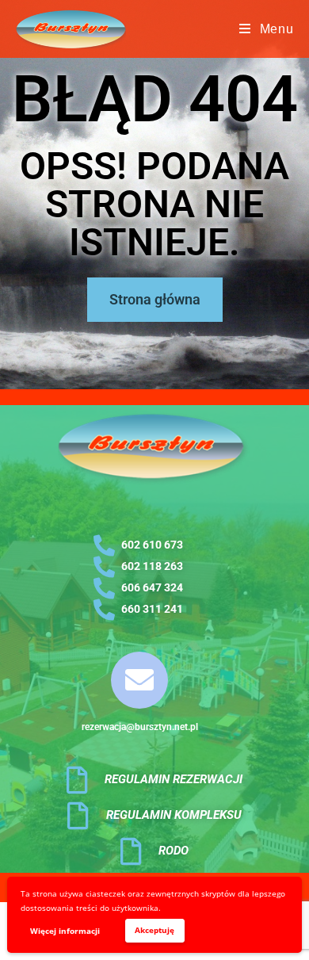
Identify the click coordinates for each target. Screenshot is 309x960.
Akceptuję (154, 929)
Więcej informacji (65, 930)
